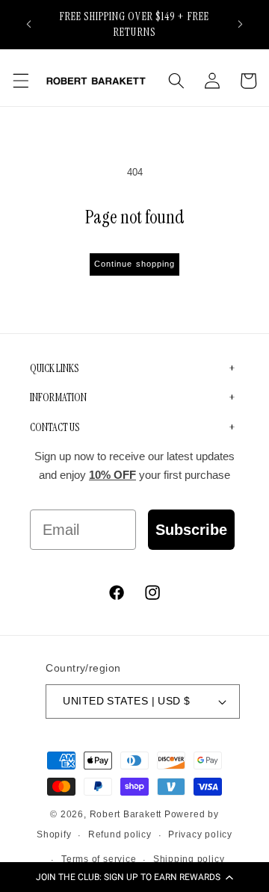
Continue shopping (135, 263)
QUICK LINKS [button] (54, 368)
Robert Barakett (126, 814)
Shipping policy (189, 859)
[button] (134, 877)
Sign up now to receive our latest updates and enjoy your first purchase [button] (134, 465)
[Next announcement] (240, 23)
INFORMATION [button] (58, 397)
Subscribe (191, 529)
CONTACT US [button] (54, 427)
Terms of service (98, 859)
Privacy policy (200, 834)
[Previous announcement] (29, 23)
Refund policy (120, 834)
